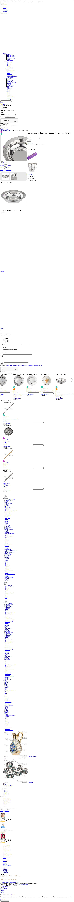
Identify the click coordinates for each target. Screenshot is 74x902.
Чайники (7, 517)
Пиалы (6, 534)
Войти (1, 102)
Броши (6, 627)
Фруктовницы (8, 527)
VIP (3, 794)
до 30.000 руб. (5, 791)
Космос (8, 89)
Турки (6, 519)
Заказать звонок (3, 13)
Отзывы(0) (5, 443)
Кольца (8, 63)
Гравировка (5, 864)
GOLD (6, 701)
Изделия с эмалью (6, 857)
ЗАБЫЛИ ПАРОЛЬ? (4, 129)
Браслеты (9, 64)
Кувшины (7, 510)
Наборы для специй (9, 529)
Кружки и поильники (11, 82)
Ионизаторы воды (11, 58)
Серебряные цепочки (7, 850)
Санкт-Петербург (3, 888)
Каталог (4, 53)
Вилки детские (10, 80)
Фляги (6, 520)
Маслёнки (7, 530)
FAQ (4, 867)
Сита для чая (7, 518)
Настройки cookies (24, 884)
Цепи (6, 591)
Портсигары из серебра (7, 853)
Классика (7, 691)
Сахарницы (7, 525)
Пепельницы (7, 616)
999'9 (6, 688)
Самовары (7, 528)
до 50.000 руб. (5, 792)
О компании (5, 10)
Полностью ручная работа (10, 690)
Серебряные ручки (11, 69)
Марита (6, 694)
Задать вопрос (16, 882)
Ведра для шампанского (10, 533)
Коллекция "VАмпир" (9, 586)
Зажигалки (7, 617)
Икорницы (7, 532)
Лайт (6, 693)
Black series (9, 88)
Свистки (6, 623)
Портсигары (9, 72)
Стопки (6, 521)
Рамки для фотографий (9, 648)
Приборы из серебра (7, 846)
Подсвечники (7, 514)
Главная (2, 130)
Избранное (5, 863)
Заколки (6, 626)
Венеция (9, 94)
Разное (6, 523)
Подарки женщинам (7, 798)
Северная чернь (8, 702)
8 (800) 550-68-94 (3, 882)
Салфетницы (7, 538)
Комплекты (9, 62)
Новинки (4, 858)
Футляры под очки (8, 607)
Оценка (2, 363)
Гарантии (5, 9)
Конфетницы (7, 512)
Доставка (4, 8)
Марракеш (9, 93)
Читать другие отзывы (4, 811)
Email (1, 356)
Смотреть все (10, 60)
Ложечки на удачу (8, 628)
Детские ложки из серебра (8, 856)
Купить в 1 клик (16, 398)
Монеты (6, 629)
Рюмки (8, 59)
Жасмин (9, 90)
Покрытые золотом (6, 802)
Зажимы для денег (11, 75)
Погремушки (10, 81)
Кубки (6, 531)
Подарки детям (6, 800)
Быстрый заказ (29, 143)
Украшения (7, 61)
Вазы (6, 524)
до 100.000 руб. (6, 793)
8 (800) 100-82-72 (3, 4)
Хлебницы (7, 537)
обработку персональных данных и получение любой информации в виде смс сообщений (24, 365)
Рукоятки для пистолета (12, 76)
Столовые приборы (11, 56)
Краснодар (2, 890)
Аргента (6, 703)
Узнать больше (3, 899)
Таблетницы (7, 622)
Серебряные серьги (6, 848)
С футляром (30, 139)
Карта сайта (17, 884)
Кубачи (6, 689)
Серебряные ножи (8, 618)
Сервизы (7, 504)
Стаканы (9, 83)
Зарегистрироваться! (4, 123)
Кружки (6, 522)
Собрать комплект (30, 174)
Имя (1, 353)
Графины (7, 526)
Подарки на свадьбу (7, 801)
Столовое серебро (8, 54)
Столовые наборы (11, 55)
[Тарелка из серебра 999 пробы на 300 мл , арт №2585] (5, 176)
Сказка (8, 92)
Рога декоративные (9, 614)
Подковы (7, 615)
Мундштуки (7, 605)
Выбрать (13, 894)
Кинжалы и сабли (8, 613)
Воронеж (2, 892)
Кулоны (8, 65)
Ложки (8, 57)
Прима (6, 692)
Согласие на (22, 365)
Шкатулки (7, 625)
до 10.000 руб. (5, 790)
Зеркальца (7, 624)
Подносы (7, 556)
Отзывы (4, 862)
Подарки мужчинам (7, 799)
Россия (6, 696)
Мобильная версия (4, 886)
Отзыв (2, 362)
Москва (1, 3)
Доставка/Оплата (6, 860)
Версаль (9, 91)
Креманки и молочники (10, 511)
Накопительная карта (7, 865)
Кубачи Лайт (7, 704)
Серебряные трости (9, 604)
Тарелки (9, 84)
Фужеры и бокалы (8, 507)
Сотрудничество (6, 870)
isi (5, 695)
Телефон (2, 355)
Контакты (5, 11)
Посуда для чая (8, 508)
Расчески (7, 630)
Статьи (4, 868)
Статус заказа (5, 6)
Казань (1, 891)
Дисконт (6, 539)
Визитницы (9, 74)
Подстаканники (8, 513)
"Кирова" (7, 697)
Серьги (8, 66)
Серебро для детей (8, 78)
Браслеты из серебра (7, 849)
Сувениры (7, 68)
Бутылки (7, 535)
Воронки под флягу (9, 621)
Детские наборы (10, 85)
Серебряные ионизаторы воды (11, 509)
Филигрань (7, 700)
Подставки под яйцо (9, 536)
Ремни (8, 73)
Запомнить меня (5, 127)
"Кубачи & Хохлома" (9, 705)
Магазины (5, 7)
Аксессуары (7, 631)
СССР (6, 698)
